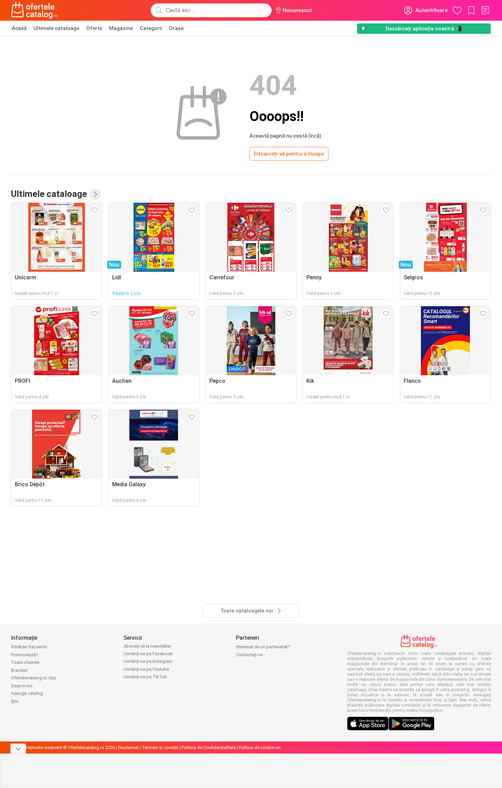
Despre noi (21, 685)
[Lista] (485, 10)
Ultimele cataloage (56, 28)
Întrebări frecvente (29, 646)
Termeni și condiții (160, 747)
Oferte (94, 28)
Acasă (19, 28)
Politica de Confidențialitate (208, 747)
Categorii (151, 28)
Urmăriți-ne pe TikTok (145, 676)
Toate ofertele (25, 662)
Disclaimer (128, 747)
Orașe (176, 28)
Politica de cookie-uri (259, 747)
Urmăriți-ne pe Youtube (146, 669)
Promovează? (24, 654)
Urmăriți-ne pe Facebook (148, 653)
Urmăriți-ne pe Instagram (148, 661)
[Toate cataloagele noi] (95, 194)
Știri (15, 701)
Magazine (121, 28)
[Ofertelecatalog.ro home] (34, 10)
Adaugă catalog (27, 693)
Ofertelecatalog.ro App (34, 677)
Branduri (19, 670)
